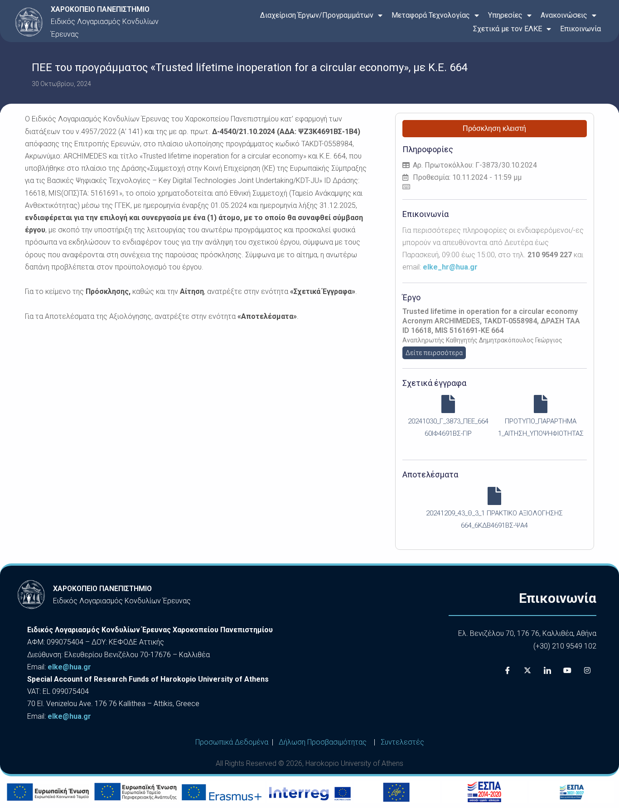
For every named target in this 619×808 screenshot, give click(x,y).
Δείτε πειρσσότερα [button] (434, 352)
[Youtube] (567, 670)
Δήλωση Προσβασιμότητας (323, 742)
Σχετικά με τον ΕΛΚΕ (507, 28)
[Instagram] (587, 670)
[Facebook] (507, 670)
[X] (527, 670)
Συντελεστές (402, 742)
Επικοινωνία (580, 28)
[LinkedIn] (547, 670)
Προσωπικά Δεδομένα (231, 742)
